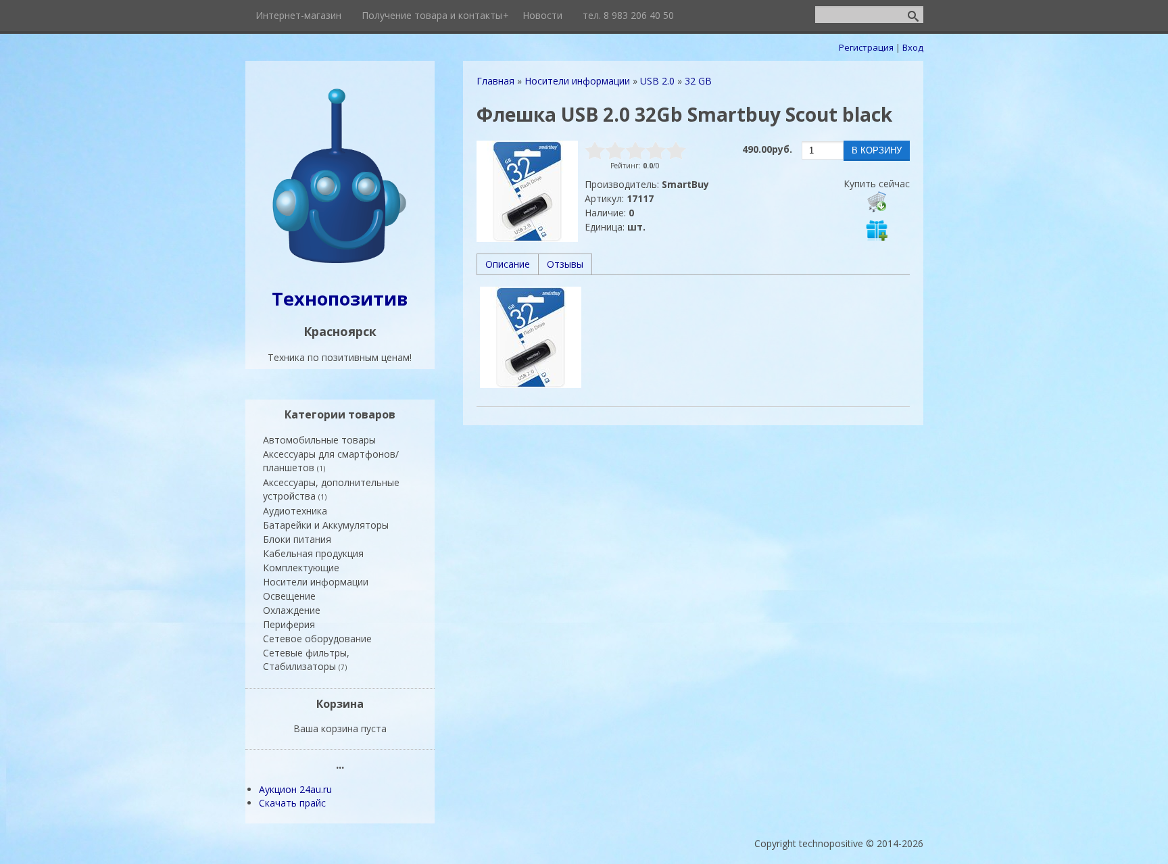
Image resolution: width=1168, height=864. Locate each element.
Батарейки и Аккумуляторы (326, 525)
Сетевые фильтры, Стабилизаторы (306, 659)
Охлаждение (291, 610)
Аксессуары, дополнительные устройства (331, 489)
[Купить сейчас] (876, 201)
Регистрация (866, 47)
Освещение (289, 596)
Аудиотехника (295, 510)
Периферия (289, 624)
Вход (912, 47)
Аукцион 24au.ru (295, 789)
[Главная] (340, 264)
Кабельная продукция (313, 553)
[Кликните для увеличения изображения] (527, 191)
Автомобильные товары (319, 439)
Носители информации (315, 581)
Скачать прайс (292, 802)
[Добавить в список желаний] (876, 229)
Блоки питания (297, 539)
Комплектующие (301, 567)
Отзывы (565, 264)
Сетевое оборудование (317, 638)
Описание (507, 264)
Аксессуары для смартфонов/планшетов (331, 461)
